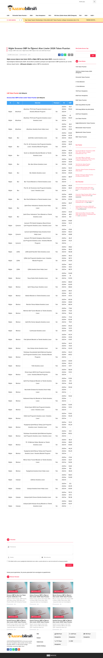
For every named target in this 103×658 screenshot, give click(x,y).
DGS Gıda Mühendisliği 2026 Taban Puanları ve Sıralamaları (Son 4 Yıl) (84, 188)
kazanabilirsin (83, 215)
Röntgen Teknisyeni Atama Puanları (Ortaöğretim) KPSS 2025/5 (84, 175)
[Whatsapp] (13, 649)
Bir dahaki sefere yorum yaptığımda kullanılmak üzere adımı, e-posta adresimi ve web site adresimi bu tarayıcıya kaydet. (38, 561)
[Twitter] (11, 649)
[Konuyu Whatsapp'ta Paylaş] (65, 55)
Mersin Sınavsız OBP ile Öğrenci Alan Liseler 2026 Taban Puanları (62, 596)
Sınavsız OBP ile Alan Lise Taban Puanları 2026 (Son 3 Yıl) (16, 596)
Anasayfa (10, 50)
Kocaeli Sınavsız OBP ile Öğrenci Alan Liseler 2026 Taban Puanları (16, 621)
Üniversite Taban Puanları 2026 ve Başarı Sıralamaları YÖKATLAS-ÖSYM (86, 195)
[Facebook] (8, 649)
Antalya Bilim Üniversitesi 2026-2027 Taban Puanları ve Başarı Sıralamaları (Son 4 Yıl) (86, 208)
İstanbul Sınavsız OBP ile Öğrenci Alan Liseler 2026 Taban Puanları (62, 621)
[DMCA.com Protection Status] (51, 655)
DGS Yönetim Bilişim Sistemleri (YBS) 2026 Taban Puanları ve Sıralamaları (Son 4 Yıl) (86, 214)
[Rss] (19, 649)
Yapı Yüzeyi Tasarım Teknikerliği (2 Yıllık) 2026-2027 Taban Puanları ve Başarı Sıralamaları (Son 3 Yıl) (52, 20)
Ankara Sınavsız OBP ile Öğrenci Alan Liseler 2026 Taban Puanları (39, 596)
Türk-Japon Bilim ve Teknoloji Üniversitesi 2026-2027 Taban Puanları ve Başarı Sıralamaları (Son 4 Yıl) (85, 159)
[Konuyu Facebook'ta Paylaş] (59, 55)
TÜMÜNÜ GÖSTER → (91, 20)
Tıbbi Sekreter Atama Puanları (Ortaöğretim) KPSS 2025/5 (83, 164)
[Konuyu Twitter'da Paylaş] (62, 55)
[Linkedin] (16, 649)
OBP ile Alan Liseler (17, 50)
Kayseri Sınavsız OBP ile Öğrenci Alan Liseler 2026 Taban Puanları (39, 621)
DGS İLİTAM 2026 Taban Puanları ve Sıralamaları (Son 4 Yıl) (85, 201)
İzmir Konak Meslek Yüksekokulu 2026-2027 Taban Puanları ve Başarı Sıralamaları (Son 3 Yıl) (85, 152)
